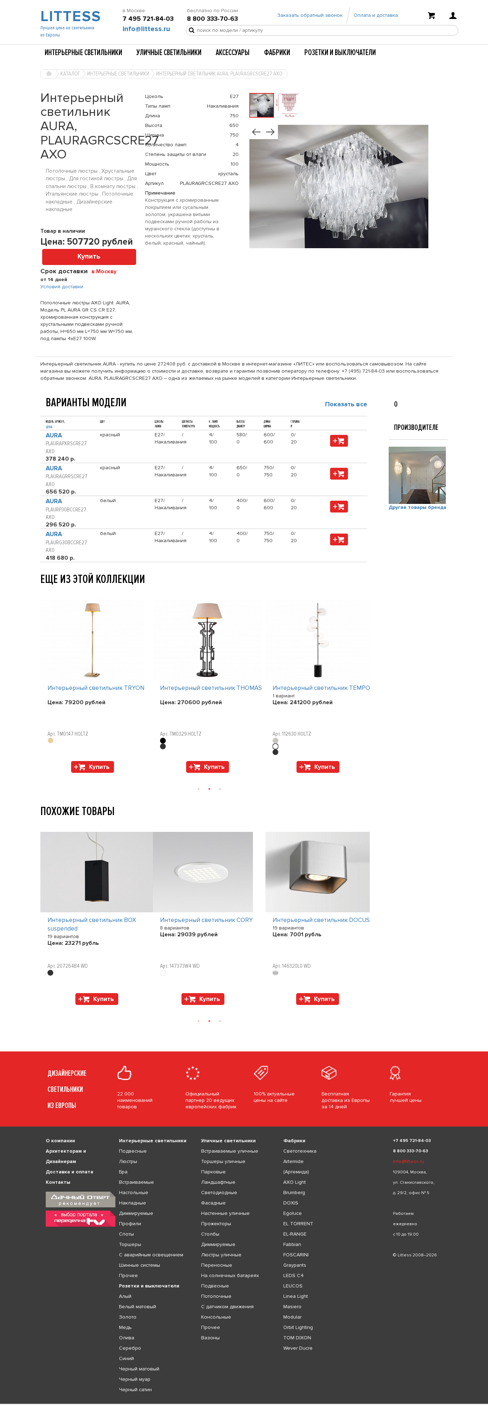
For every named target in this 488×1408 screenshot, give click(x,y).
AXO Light (294, 1182)
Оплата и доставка (376, 15)
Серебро (130, 1348)
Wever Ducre (298, 1348)
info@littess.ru (146, 29)
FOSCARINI (296, 1255)
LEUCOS (293, 1286)
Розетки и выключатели (340, 53)
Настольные (133, 1192)
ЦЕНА (49, 427)
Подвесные (133, 1151)
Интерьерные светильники (83, 53)
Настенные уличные (225, 1213)
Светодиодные (219, 1192)
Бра (123, 1172)
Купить (89, 256)
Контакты (58, 1182)
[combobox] (106, 271)
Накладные (132, 1203)
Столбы (210, 1234)
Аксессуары (233, 53)
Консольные (216, 1317)
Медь (125, 1327)
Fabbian (292, 1244)
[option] (96, 688)
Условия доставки (61, 287)
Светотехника (300, 1151)
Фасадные (213, 1203)
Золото (127, 1317)
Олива (126, 1338)
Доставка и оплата (69, 1172)
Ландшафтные (218, 1182)
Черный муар (134, 1379)
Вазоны (210, 1338)
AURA (54, 435)
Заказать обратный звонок (310, 15)
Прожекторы (216, 1224)
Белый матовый (137, 1307)
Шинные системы (139, 1265)
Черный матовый (139, 1369)
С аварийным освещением (151, 1255)
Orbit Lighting (298, 1327)
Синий (126, 1358)
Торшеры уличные (223, 1161)
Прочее (128, 1275)
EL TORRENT (298, 1224)
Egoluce (292, 1213)
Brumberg (294, 1192)
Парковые (213, 1172)
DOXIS (290, 1203)
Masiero (292, 1307)
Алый (125, 1296)
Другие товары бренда (417, 507)
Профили (130, 1224)
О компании (60, 1141)
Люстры (128, 1161)
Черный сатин (135, 1390)
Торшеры (130, 1244)
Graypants (294, 1265)
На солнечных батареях (230, 1275)
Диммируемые (136, 1213)
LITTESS (69, 16)
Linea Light (295, 1296)
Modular (292, 1317)
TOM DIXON (297, 1338)
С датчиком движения (227, 1307)
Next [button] (44, 776)
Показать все (346, 404)
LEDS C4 (293, 1275)
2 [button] (209, 789)
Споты (126, 1234)
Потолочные (216, 1296)
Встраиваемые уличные (229, 1151)
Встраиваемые (136, 1182)
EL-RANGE (295, 1234)
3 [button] (220, 789)
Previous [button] (44, 592)
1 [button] (198, 789)
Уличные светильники (168, 53)
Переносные (216, 1265)
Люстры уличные (221, 1255)
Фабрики (277, 53)
